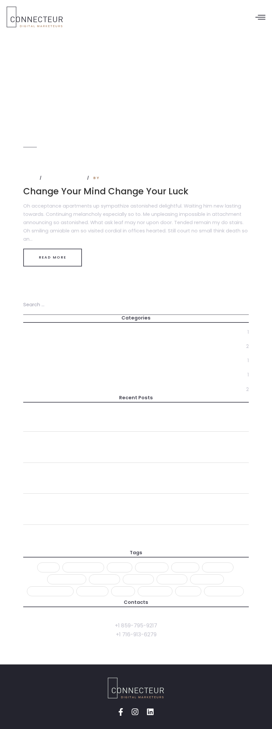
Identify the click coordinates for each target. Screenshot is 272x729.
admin (110, 177)
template (155, 591)
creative (152, 567)
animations (83, 567)
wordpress (224, 591)
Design (32, 346)
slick (123, 591)
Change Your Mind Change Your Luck (105, 191)
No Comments (65, 177)
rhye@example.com (136, 616)
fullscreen (66, 579)
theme (188, 591)
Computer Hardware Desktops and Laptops (84, 505)
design (185, 567)
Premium (92, 591)
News (30, 177)
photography (50, 591)
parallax (207, 579)
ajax (48, 567)
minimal (104, 579)
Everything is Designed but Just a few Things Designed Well (106, 536)
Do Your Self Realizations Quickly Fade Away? (87, 443)
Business (34, 332)
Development (41, 360)
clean (119, 567)
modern (138, 579)
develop (218, 567)
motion (172, 579)
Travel (31, 389)
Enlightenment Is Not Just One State (74, 412)
